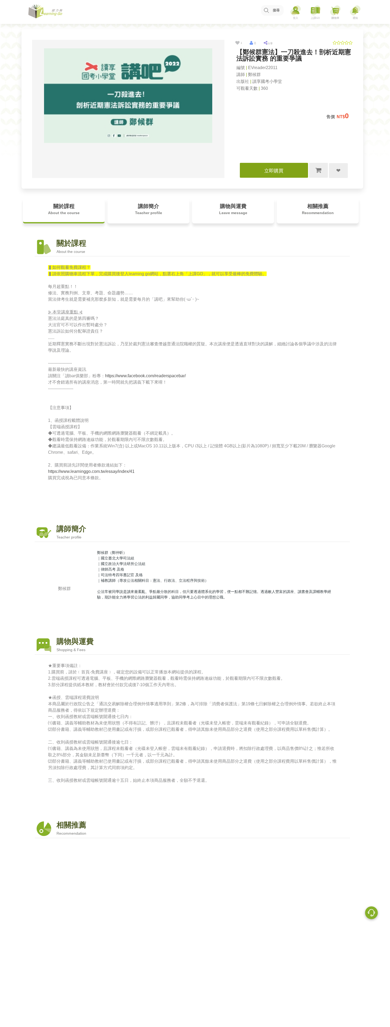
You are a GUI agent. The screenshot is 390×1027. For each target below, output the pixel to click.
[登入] (296, 12)
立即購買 (273, 170)
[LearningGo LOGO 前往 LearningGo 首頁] (45, 12)
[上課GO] (315, 12)
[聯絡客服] (371, 913)
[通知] (355, 12)
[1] (237, 43)
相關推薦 (318, 209)
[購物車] (335, 12)
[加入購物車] (318, 170)
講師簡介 (148, 209)
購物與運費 (233, 209)
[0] (251, 43)
